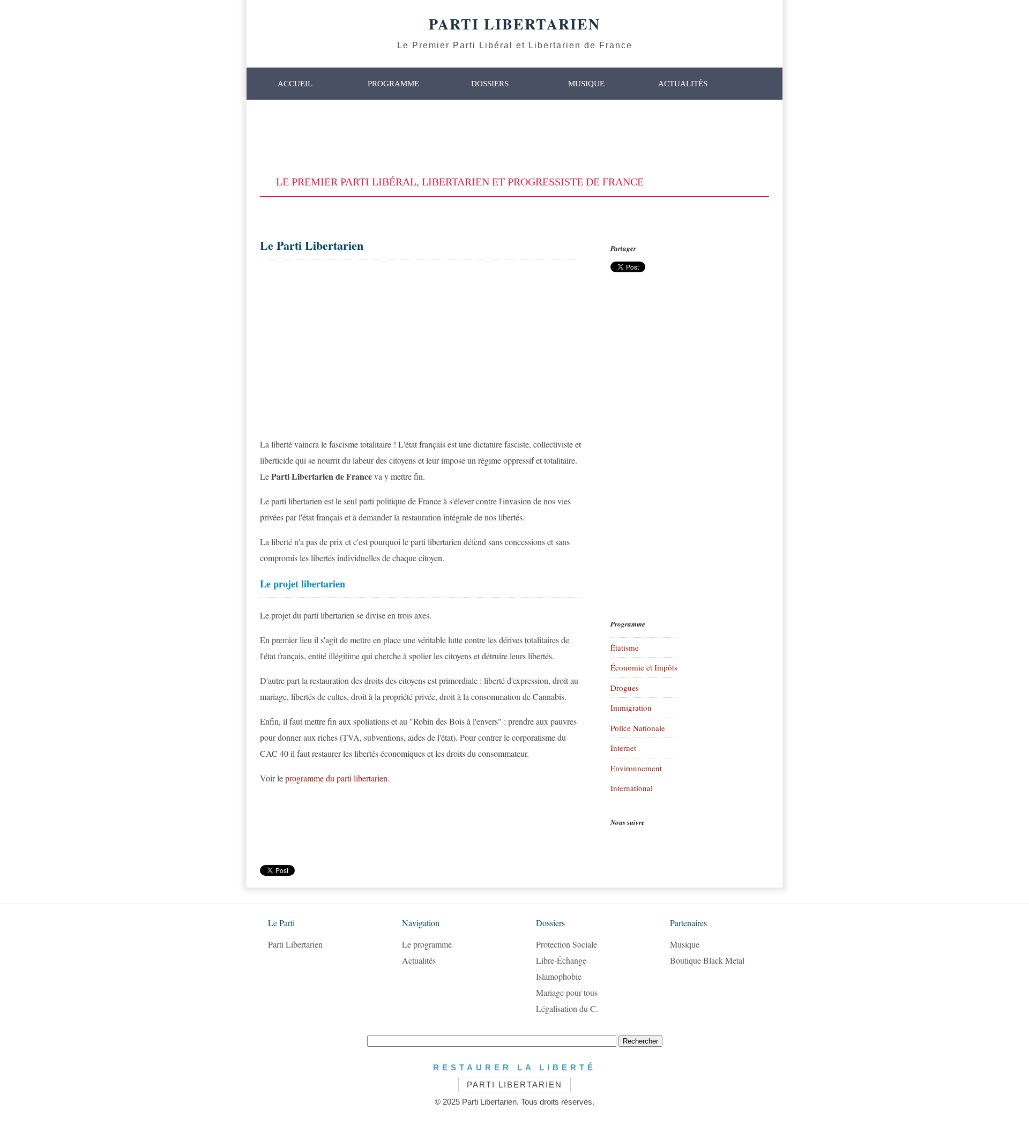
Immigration (631, 707)
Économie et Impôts (643, 667)
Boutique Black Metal (707, 960)
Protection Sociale (566, 944)
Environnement (636, 768)
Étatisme (624, 647)
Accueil (295, 83)
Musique (586, 83)
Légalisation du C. (567, 1008)
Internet (623, 747)
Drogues (624, 687)
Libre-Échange (561, 960)
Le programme (427, 944)
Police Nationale (637, 727)
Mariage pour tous (567, 992)
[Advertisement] (514, 138)
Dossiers (490, 83)
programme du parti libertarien (336, 778)
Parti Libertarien (295, 944)
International (631, 788)
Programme (393, 83)
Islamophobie (558, 976)
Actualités (682, 83)
